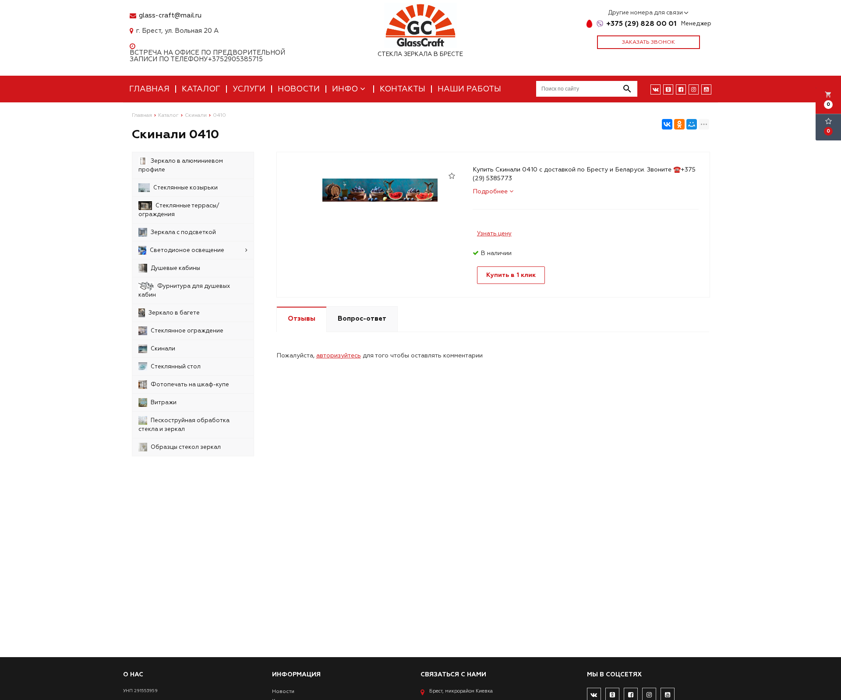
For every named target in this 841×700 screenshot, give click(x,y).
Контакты (402, 89)
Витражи (164, 402)
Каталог (201, 89)
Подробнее (491, 191)
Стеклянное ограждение (187, 330)
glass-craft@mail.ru (170, 15)
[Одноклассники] (679, 124)
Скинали (163, 348)
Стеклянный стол (176, 366)
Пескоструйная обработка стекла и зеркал (184, 425)
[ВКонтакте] (667, 124)
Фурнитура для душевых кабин (184, 290)
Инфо (346, 89)
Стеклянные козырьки (185, 187)
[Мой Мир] (691, 124)
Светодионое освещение (187, 250)
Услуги (249, 89)
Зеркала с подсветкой (183, 232)
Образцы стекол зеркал (186, 447)
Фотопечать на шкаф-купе (190, 384)
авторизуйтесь (338, 355)
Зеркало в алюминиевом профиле (180, 165)
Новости (299, 89)
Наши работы (469, 89)
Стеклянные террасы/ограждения (178, 210)
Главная (149, 89)
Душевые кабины (175, 268)
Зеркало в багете (174, 312)
